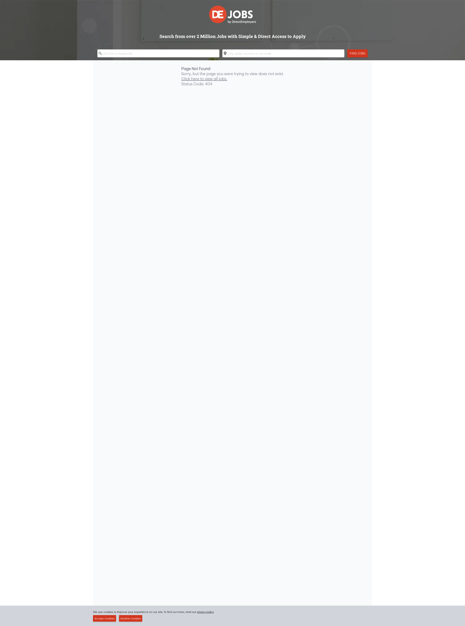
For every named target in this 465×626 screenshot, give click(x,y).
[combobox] (158, 53)
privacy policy (205, 612)
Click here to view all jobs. (204, 78)
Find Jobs (357, 53)
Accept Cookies (104, 618)
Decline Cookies (130, 618)
